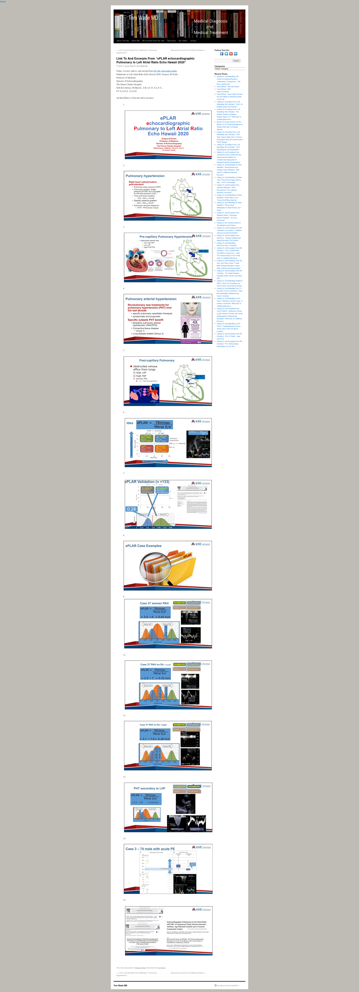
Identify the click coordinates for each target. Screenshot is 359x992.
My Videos (183, 40)
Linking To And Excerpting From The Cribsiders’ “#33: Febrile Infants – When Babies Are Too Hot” (229, 343)
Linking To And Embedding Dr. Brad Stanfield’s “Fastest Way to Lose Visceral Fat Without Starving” (229, 197)
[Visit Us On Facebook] (221, 55)
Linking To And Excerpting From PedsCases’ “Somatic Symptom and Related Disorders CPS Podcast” (229, 237)
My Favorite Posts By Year (153, 40)
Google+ (3, 1)
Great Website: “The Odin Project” (228, 86)
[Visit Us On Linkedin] (235, 55)
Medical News (140, 967)
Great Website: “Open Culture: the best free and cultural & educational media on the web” (229, 96)
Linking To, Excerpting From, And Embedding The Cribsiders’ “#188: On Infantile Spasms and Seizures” (230, 104)
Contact (193, 40)
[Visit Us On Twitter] (226, 55)
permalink (161, 967)
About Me (136, 40)
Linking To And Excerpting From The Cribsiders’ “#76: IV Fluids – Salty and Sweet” (229, 336)
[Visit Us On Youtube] (231, 55)
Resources (171, 40)
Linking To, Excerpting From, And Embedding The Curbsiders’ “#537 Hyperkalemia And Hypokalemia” (228, 147)
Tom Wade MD (142, 66)
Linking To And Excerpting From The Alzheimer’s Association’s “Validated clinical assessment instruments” (229, 230)
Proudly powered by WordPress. (228, 985)
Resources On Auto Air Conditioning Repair (188, 50)
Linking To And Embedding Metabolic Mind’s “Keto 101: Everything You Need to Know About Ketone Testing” (229, 283)
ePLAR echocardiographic (165, 70)
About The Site (123, 40)
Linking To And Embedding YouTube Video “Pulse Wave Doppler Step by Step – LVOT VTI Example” (229, 179)
